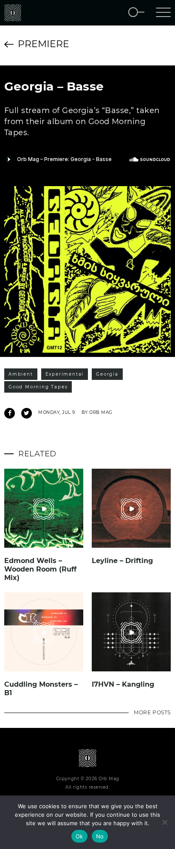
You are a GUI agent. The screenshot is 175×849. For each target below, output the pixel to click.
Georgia (107, 374)
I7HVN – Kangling (123, 684)
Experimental (64, 374)
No (100, 836)
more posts (152, 712)
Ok (79, 836)
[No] (164, 822)
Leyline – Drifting (122, 561)
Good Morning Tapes (38, 387)
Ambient (20, 374)
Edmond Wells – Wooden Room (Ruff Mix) (40, 569)
